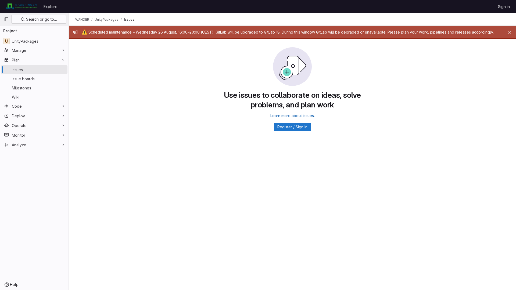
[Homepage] (21, 6)
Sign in (504, 6)
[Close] (509, 32)
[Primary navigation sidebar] (6, 19)
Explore (51, 6)
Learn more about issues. (292, 115)
